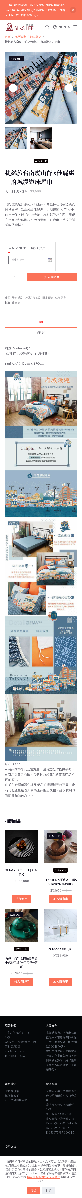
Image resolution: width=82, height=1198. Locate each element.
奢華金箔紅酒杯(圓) (60, 949)
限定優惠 (47, 297)
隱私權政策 (12, 1091)
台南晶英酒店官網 (16, 1100)
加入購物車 (51, 277)
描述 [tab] (41, 322)
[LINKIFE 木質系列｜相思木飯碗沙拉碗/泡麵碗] (60, 846)
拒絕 (48, 1190)
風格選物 (60, 297)
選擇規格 (21, 899)
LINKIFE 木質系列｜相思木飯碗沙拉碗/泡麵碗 (60, 882)
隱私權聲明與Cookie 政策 (43, 1177)
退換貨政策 (12, 1096)
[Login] (55, 27)
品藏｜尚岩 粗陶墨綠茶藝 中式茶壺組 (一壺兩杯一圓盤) (21, 962)
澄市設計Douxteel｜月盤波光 (21, 872)
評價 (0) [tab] (41, 332)
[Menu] (75, 27)
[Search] (47, 27)
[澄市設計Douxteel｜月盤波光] (21, 846)
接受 (33, 1190)
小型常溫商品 (32, 297)
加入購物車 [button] (60, 899)
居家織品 (17, 297)
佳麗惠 (16, 302)
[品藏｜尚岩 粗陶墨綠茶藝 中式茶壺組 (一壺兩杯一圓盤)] (21, 925)
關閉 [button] (73, 10)
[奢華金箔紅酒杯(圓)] (60, 925)
